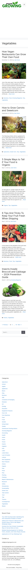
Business (6, 98)
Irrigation (4, 446)
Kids (3, 448)
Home (3, 439)
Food (10, 98)
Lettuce (4, 457)
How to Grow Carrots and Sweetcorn (13, 109)
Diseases (4, 402)
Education (4, 408)
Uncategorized (6, 501)
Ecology (4, 406)
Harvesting (5, 433)
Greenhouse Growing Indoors (9, 428)
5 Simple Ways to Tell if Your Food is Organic (13, 162)
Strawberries (5, 486)
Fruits (10, 261)
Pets (3, 472)
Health (3, 435)
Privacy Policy (19, 567)
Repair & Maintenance (7, 479)
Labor (3, 450)
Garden (4, 422)
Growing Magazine (17, 98)
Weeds (4, 506)
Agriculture (6, 151)
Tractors (4, 499)
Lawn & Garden (6, 455)
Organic (6, 205)
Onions (4, 464)
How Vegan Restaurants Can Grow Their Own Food (14, 54)
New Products (5, 461)
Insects (5, 317)
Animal (4, 384)
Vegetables (5, 100)
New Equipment (6, 459)
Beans (3, 390)
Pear (3, 468)
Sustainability (5, 488)
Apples (4, 386)
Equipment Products (7, 410)
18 (16, 324)
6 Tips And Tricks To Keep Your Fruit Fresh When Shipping (13, 216)
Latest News (5, 453)
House (3, 441)
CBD (3, 397)
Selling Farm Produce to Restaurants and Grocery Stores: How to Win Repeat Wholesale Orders (12, 522)
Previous (5, 324)
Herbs (3, 437)
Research (4, 481)
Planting (4, 475)
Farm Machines (6, 415)
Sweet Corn (13, 151)
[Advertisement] (14, 24)
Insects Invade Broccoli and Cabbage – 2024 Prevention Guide (14, 273)
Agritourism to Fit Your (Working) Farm (12, 534)
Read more (12, 94)
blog (3, 393)
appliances (5, 388)
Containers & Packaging (8, 399)
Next (20, 324)
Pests (3, 470)
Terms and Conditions (10, 567)
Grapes (4, 426)
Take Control (5, 492)
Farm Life (4, 413)
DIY (3, 404)
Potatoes (4, 477)
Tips (24, 98)
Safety (3, 484)
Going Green (5, 424)
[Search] (23, 332)
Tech (3, 495)
